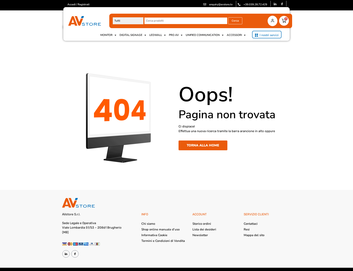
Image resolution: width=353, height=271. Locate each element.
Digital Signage (131, 35)
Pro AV (174, 35)
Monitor (106, 35)
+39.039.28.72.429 (255, 4)
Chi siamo (148, 224)
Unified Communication (203, 35)
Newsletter (200, 235)
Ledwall (155, 35)
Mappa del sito (254, 235)
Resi (247, 229)
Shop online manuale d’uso (160, 229)
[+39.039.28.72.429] (239, 4)
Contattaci (251, 224)
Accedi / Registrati (78, 4)
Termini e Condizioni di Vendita (163, 241)
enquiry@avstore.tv (221, 4)
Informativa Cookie (154, 235)
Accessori (234, 35)
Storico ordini (201, 224)
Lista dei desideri (204, 229)
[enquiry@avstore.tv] (204, 4)
